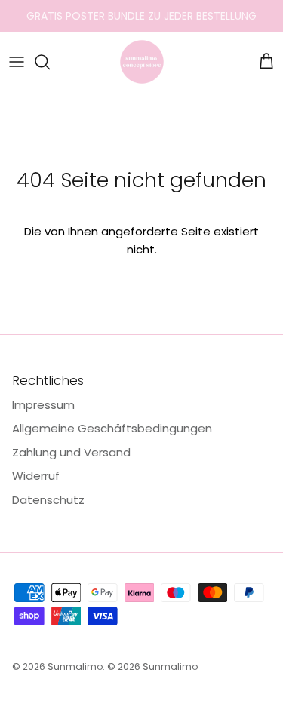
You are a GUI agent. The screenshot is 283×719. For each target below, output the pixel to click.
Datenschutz (48, 500)
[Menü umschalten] (16, 61)
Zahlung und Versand (71, 452)
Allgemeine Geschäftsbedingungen (112, 428)
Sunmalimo (75, 666)
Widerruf (36, 476)
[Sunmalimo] (142, 61)
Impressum (43, 405)
